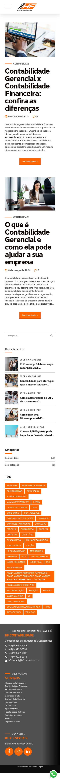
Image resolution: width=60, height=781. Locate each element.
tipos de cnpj (14, 612)
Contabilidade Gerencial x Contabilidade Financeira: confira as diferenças (27, 89)
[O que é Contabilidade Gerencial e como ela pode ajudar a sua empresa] (30, 194)
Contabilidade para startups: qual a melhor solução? (37, 382)
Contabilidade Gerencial (15, 699)
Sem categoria (12, 465)
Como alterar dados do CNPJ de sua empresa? (36, 399)
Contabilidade (21, 63)
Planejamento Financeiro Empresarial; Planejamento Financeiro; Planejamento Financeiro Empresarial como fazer (28, 576)
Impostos (12, 556)
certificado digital (17, 507)
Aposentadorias (11, 709)
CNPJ (34, 507)
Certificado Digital (12, 696)
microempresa (14, 568)
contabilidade (31, 513)
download (40, 524)
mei (48, 562)
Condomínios (11, 702)
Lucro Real (36, 562)
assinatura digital (16, 496)
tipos (47, 607)
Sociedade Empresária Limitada (23, 607)
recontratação (15, 590)
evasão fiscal (14, 540)
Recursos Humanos (13, 689)
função (30, 546)
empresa (43, 529)
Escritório (27, 535)
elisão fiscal (27, 529)
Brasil (36, 502)
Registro (47, 590)
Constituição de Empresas (16, 686)
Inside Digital (37, 766)
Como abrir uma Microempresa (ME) (31, 416)
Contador (43, 518)
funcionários (14, 546)
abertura (12, 485)
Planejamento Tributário (15, 683)
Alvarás (8, 718)
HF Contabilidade (16, 551)
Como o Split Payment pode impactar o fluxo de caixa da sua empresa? (36, 433)
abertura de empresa (33, 485)
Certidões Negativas (13, 715)
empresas (12, 535)
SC (29, 596)
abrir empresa (14, 491)
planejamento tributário (20, 585)
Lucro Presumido (16, 562)
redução (33, 590)
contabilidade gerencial (20, 518)
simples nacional (16, 601)
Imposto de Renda (12, 721)
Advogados (33, 491)
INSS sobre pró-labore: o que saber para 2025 (36, 365)
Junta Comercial (39, 556)
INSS (24, 556)
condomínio (13, 513)
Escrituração (10, 705)
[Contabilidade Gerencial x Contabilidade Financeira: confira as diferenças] (30, 39)
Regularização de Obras (15, 712)
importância (36, 551)
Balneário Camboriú (18, 502)
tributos (30, 612)
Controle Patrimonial (18, 524)
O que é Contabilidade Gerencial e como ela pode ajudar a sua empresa (28, 242)
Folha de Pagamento (37, 540)
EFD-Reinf (11, 529)
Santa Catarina (15, 596)
